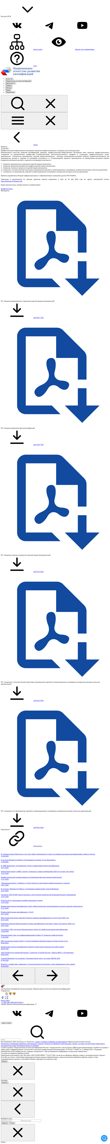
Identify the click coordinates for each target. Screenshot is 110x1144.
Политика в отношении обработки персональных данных (22, 1044)
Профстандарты (7, 189)
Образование (10, 92)
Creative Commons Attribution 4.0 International (51, 1042)
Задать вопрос (6, 1023)
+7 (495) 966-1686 (7, 1002)
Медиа (8, 90)
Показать (5, 1082)
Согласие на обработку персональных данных (61, 1044)
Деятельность (10, 83)
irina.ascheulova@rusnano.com (11, 181)
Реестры (8, 88)
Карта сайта (5, 1000)
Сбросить (5, 1123)
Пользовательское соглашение (28, 1046)
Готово (12, 1123)
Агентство (9, 79)
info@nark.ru (18, 1002)
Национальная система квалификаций (18, 81)
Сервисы (9, 85)
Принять (4, 1061)
